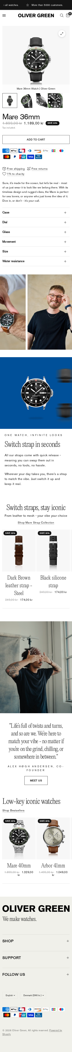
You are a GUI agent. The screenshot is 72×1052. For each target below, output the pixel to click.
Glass (6, 232)
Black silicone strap (53, 582)
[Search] (62, 15)
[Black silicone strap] (53, 550)
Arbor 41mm (53, 866)
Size (5, 251)
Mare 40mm (19, 866)
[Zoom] (61, 33)
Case (5, 212)
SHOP (8, 941)
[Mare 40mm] (19, 838)
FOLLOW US (13, 974)
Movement (9, 241)
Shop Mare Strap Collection (36, 522)
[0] (67, 15)
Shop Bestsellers (13, 810)
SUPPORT (11, 957)
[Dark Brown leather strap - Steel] (19, 550)
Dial (4, 222)
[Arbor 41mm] (53, 838)
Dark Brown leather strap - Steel (18, 585)
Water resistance (13, 261)
